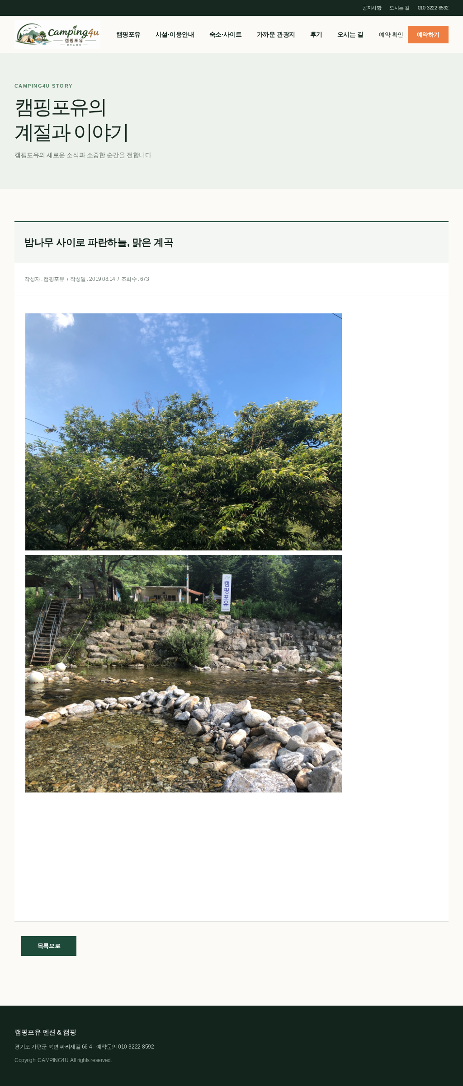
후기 (316, 34)
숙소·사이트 (225, 34)
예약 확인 (391, 34)
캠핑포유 (57, 34)
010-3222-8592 (433, 7)
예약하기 (428, 34)
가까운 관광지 (276, 34)
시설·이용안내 (175, 34)
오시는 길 (399, 7)
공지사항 (371, 7)
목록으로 (49, 945)
